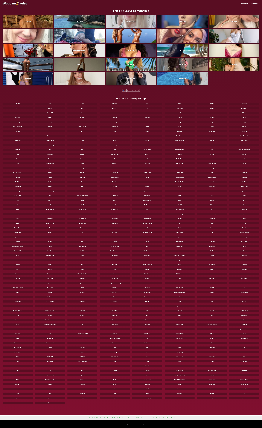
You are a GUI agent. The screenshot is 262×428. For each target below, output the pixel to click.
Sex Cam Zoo (129, 417)
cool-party (79, 21)
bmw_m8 (131, 50)
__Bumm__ (28, 64)
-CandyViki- (28, 21)
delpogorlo (182, 21)
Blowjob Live (137, 417)
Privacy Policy (133, 424)
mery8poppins (28, 36)
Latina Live (103, 417)
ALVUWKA (131, 64)
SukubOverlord (28, 50)
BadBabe (182, 36)
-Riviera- (234, 64)
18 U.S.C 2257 (120, 424)
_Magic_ (79, 36)
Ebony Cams (162, 417)
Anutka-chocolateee (79, 50)
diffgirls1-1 (131, 36)
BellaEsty (79, 64)
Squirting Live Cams (119, 417)
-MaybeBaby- (183, 64)
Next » (137, 90)
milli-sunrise (131, 78)
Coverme (28, 78)
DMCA (127, 424)
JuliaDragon (182, 78)
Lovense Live (87, 417)
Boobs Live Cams (145, 417)
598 (133, 90)
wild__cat (182, 50)
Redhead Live (154, 417)
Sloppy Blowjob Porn (172, 417)
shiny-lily (234, 36)
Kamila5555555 (131, 21)
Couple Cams (254, 3)
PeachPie (234, 21)
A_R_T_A (234, 50)
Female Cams (244, 3)
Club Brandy (110, 417)
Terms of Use (141, 424)
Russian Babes (95, 417)
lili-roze (79, 78)
